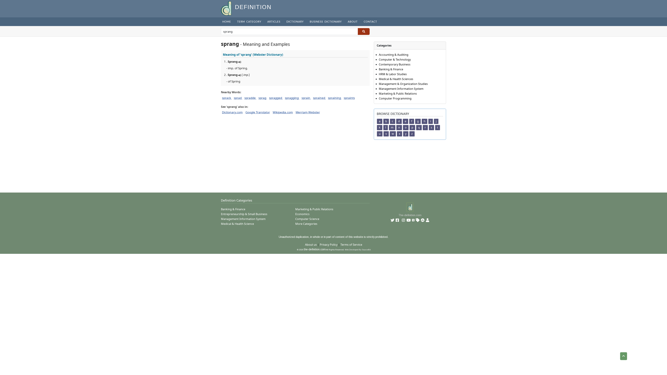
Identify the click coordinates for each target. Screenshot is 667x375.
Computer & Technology (395, 59)
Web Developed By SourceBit (358, 250)
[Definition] (226, 8)
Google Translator (257, 112)
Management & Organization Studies (403, 84)
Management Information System (401, 89)
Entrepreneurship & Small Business (244, 214)
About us (311, 245)
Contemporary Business (394, 64)
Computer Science (307, 219)
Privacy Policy (328, 245)
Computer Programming (395, 98)
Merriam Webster (308, 112)
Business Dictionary (326, 21)
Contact (370, 21)
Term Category (249, 21)
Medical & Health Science (237, 224)
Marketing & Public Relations (398, 93)
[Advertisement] (325, 164)
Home (226, 21)
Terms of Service (351, 245)
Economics (302, 214)
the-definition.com (315, 249)
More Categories (306, 224)
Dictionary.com (232, 112)
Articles (273, 21)
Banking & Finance (391, 69)
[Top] (623, 356)
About (353, 21)
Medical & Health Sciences (396, 79)
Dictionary (295, 21)
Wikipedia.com (283, 112)
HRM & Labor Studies (393, 74)
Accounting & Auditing (393, 55)
